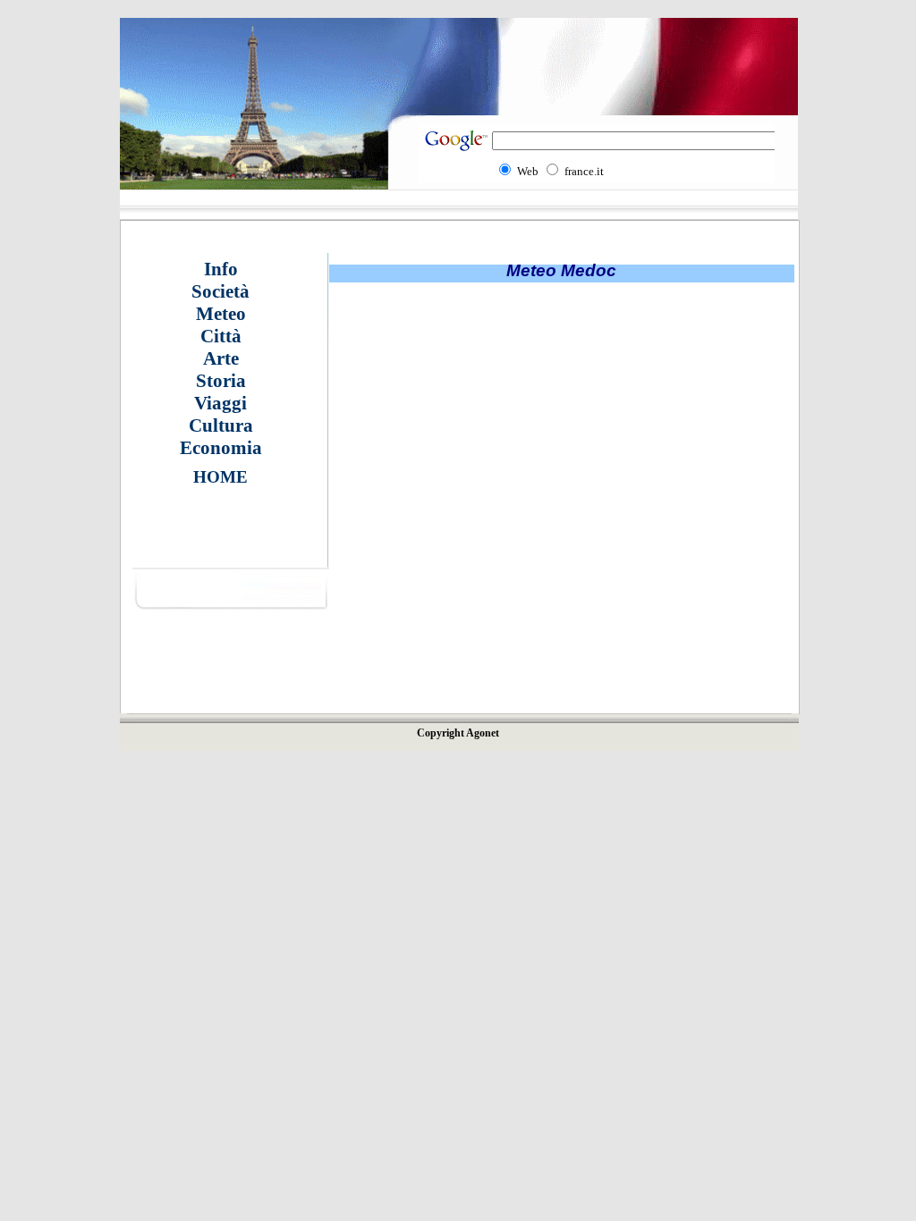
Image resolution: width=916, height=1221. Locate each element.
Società (220, 291)
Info (221, 269)
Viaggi (220, 403)
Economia (221, 448)
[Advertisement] (408, 532)
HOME (220, 476)
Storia (221, 381)
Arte (221, 358)
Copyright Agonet (458, 733)
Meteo (221, 313)
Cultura (221, 425)
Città (221, 336)
